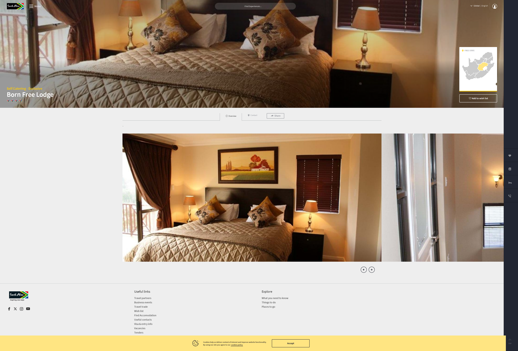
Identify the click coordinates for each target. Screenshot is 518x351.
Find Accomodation (145, 315)
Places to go (268, 306)
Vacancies (139, 328)
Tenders (138, 332)
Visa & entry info (143, 324)
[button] (364, 270)
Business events (143, 302)
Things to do (269, 302)
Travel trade (141, 306)
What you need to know (275, 298)
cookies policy (237, 345)
